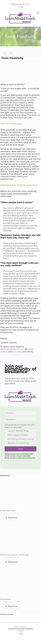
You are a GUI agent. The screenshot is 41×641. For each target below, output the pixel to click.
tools (30, 349)
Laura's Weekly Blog (18, 431)
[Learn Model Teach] (20, 17)
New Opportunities (18, 435)
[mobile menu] (38, 13)
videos (3, 351)
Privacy (17, 627)
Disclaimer (23, 627)
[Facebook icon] (19, 7)
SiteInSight (20, 631)
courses (17, 351)
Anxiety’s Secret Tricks (7, 510)
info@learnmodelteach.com (21, 4)
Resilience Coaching (18, 443)
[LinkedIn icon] (22, 7)
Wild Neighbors (5, 599)
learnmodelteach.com (12, 349)
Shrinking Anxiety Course (21, 439)
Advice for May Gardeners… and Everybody (14, 555)
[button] (20, 396)
